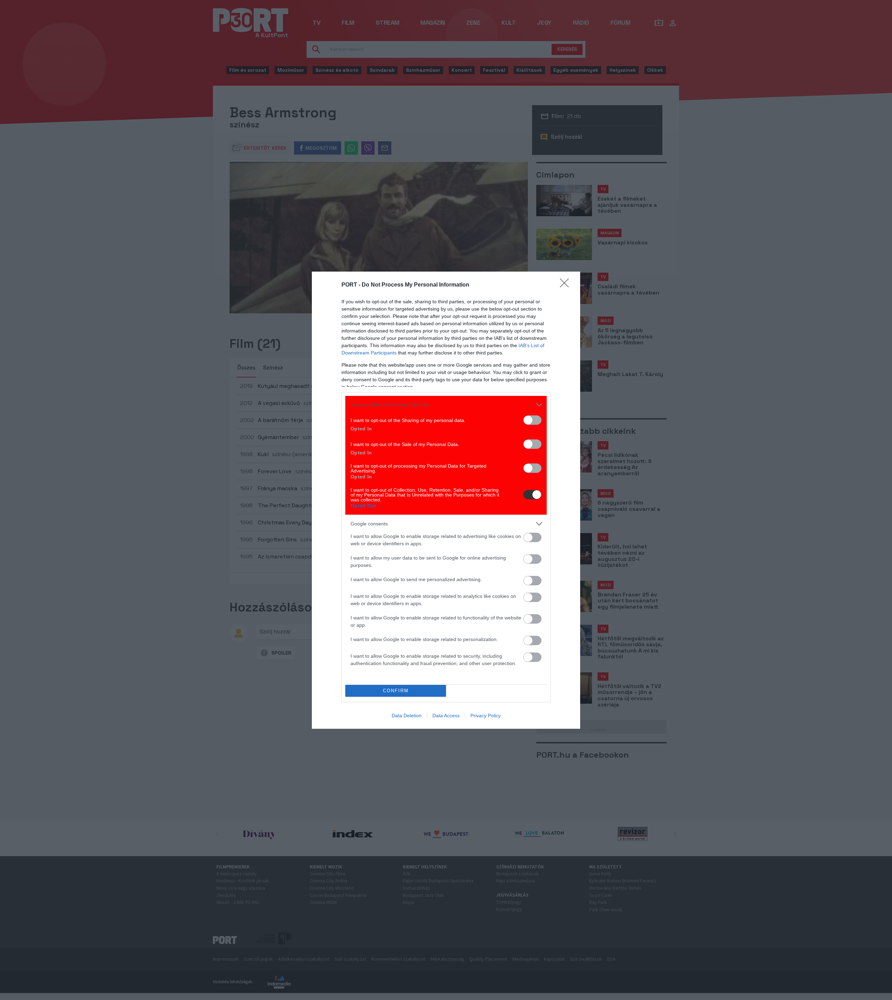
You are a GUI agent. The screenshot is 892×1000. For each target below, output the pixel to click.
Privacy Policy (485, 715)
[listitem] (446, 404)
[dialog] (446, 500)
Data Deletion (407, 715)
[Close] (566, 285)
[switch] (532, 420)
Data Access (446, 715)
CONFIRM (396, 690)
